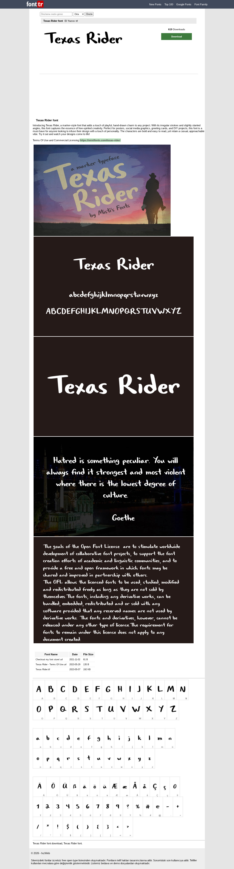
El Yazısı (70, 20)
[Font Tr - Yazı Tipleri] (35, 4)
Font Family (201, 4)
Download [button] (176, 36)
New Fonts (155, 4)
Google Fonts (183, 4)
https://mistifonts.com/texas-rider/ (100, 140)
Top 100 (168, 4)
